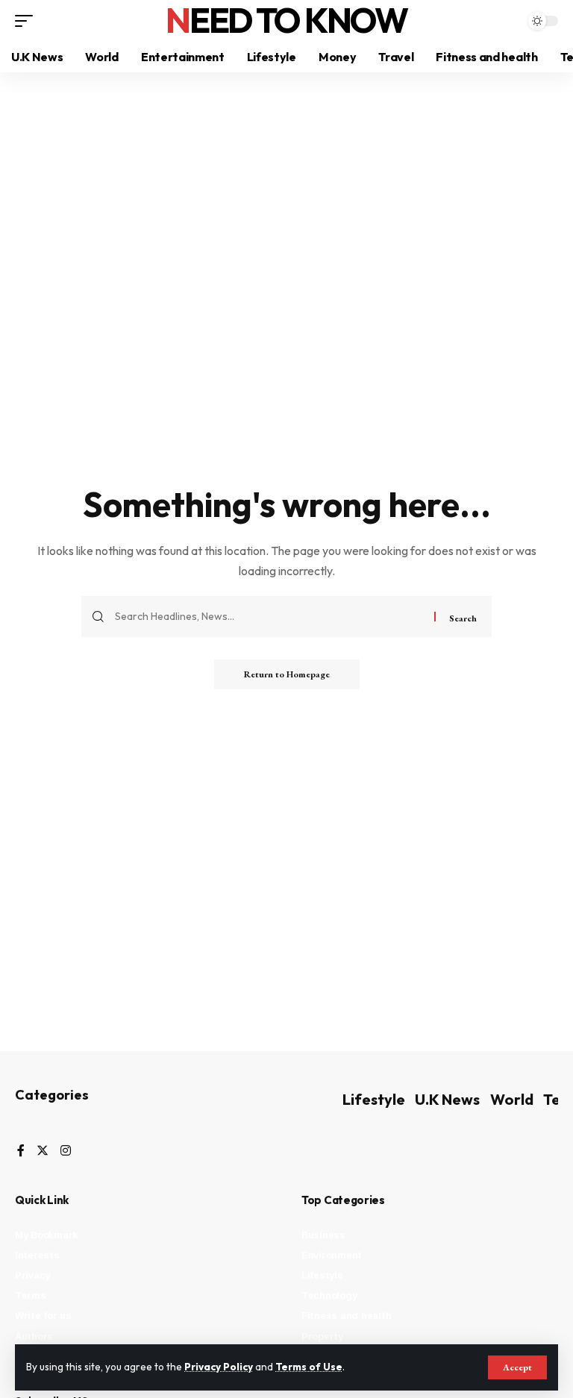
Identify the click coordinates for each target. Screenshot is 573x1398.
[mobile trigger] (27, 21)
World (511, 1099)
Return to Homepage (287, 674)
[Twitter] (42, 1151)
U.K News (447, 1099)
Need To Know (286, 20)
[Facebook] (21, 1151)
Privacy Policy (218, 1366)
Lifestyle (373, 1099)
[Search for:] (269, 616)
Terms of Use (308, 1366)
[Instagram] (65, 1151)
